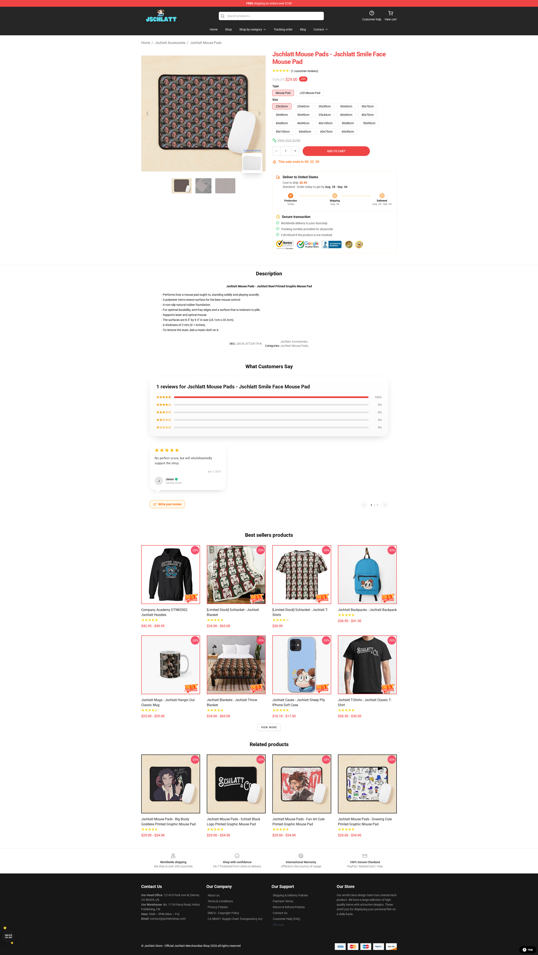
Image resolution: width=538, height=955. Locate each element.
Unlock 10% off (8, 936)
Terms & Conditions (220, 901)
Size (275, 99)
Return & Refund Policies (289, 907)
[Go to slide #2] (203, 185)
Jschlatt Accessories (170, 43)
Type (275, 86)
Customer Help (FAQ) (286, 919)
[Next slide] (259, 113)
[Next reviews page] (384, 505)
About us (213, 895)
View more (269, 727)
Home (145, 43)
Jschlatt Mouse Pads (206, 43)
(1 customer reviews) (304, 71)
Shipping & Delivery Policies (290, 895)
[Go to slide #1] (181, 185)
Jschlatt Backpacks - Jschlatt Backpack (367, 610)
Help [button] (530, 949)
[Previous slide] (147, 113)
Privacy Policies (218, 907)
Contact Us (280, 913)
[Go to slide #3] (225, 185)
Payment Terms (283, 901)
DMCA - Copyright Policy (223, 913)
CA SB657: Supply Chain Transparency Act (235, 919)
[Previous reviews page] (364, 505)
